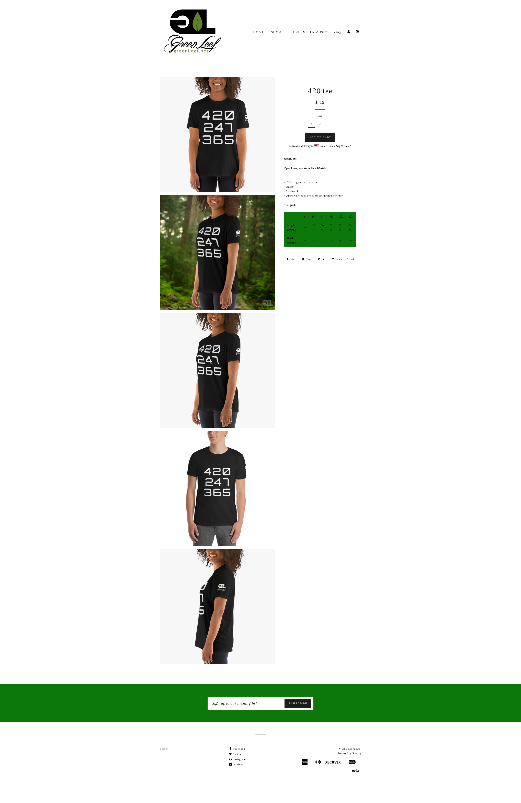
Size (320, 115)
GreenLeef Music (310, 32)
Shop (276, 32)
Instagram (239, 759)
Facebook (239, 748)
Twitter (237, 754)
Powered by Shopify (349, 753)
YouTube (238, 764)
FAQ (337, 32)
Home (258, 32)
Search (164, 748)
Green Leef (354, 748)
